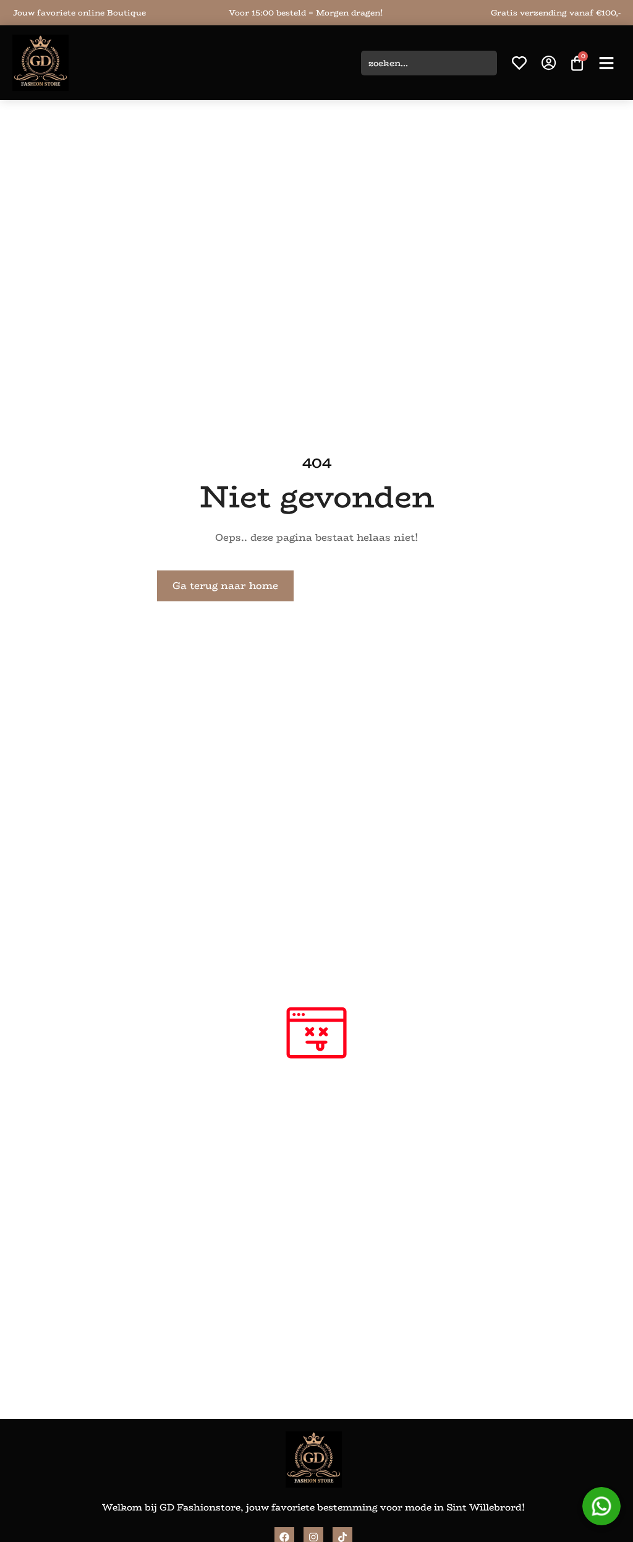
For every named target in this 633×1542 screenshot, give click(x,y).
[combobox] (429, 63)
